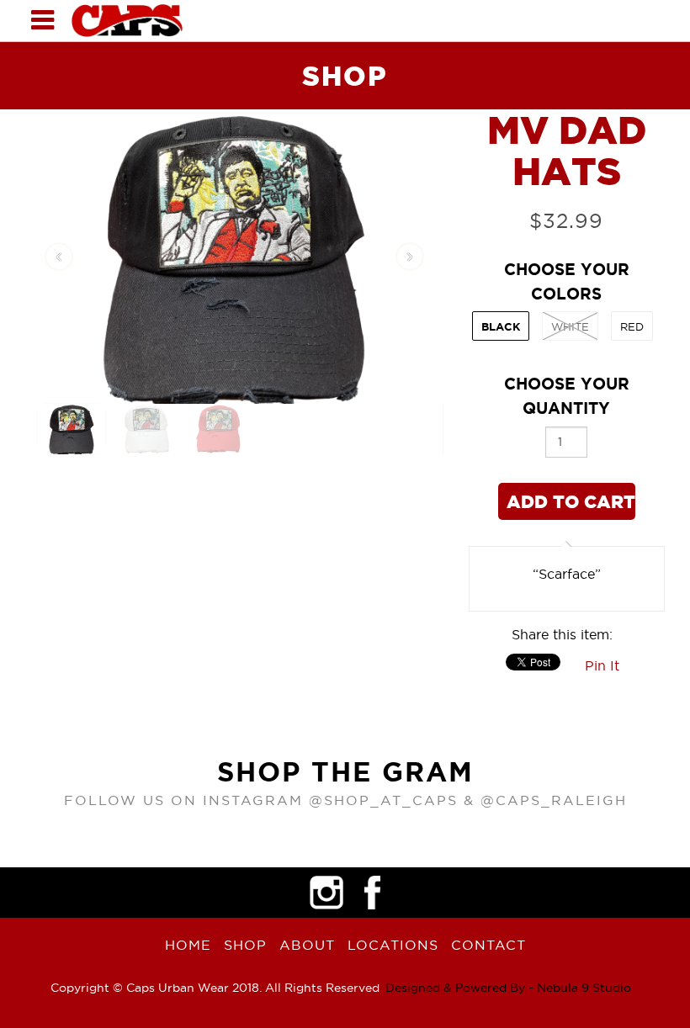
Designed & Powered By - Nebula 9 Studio (508, 987)
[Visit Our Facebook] (373, 892)
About (307, 944)
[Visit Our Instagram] (326, 892)
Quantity (566, 395)
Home (188, 944)
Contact (488, 944)
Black (500, 327)
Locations (393, 944)
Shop (245, 944)
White (570, 326)
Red (632, 326)
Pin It (602, 665)
